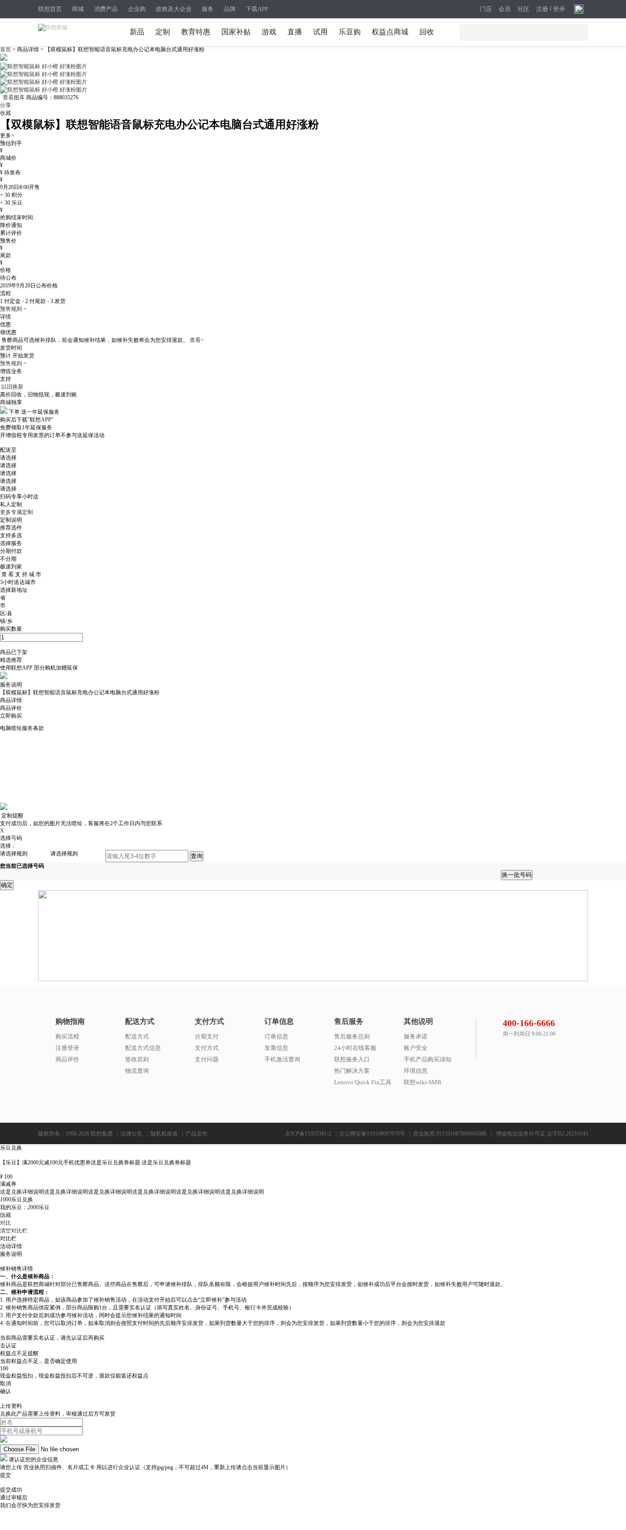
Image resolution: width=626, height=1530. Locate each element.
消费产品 (106, 8)
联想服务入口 (352, 1059)
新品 (137, 32)
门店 (486, 9)
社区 (523, 9)
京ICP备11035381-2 (308, 1133)
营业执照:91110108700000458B (450, 1133)
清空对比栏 (13, 1230)
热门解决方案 (352, 1071)
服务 (208, 8)
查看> (197, 340)
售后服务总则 (352, 1036)
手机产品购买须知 (427, 1059)
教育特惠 (195, 32)
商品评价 (67, 1059)
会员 (505, 9)
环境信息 (416, 1071)
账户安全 (416, 1048)
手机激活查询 (282, 1059)
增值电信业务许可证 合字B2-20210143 (542, 1133)
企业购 (137, 8)
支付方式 (207, 1048)
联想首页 (50, 8)
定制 (162, 32)
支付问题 (207, 1059)
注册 (542, 9)
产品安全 (197, 1133)
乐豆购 (350, 32)
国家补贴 (236, 32)
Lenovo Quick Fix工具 (362, 1082)
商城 (78, 8)
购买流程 (67, 1036)
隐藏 (5, 1215)
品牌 (230, 8)
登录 (559, 9)
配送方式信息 (143, 1048)
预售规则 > (13, 309)
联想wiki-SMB (422, 1082)
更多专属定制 (16, 512)
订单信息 (276, 1036)
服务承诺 (416, 1036)
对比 (5, 1223)
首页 (6, 49)
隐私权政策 (164, 1133)
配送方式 (137, 1036)
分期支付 (207, 1036)
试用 (320, 32)
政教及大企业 (174, 8)
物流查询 (137, 1071)
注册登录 (67, 1048)
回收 (426, 32)
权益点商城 (390, 32)
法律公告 (132, 1133)
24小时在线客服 (355, 1048)
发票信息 (276, 1048)
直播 (294, 32)
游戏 (269, 32)
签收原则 (137, 1059)
